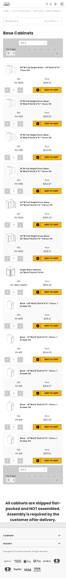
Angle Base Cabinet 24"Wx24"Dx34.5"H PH (31, 271)
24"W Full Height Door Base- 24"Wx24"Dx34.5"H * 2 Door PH (36, 203)
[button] (32, 21)
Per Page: (11, 49)
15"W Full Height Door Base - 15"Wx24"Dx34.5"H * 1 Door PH (35, 136)
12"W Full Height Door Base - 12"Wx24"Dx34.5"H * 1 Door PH (35, 102)
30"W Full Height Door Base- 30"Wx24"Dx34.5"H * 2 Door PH (36, 237)
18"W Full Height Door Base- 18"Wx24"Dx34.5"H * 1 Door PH (35, 170)
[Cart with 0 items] (55, 4)
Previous (4, 575)
